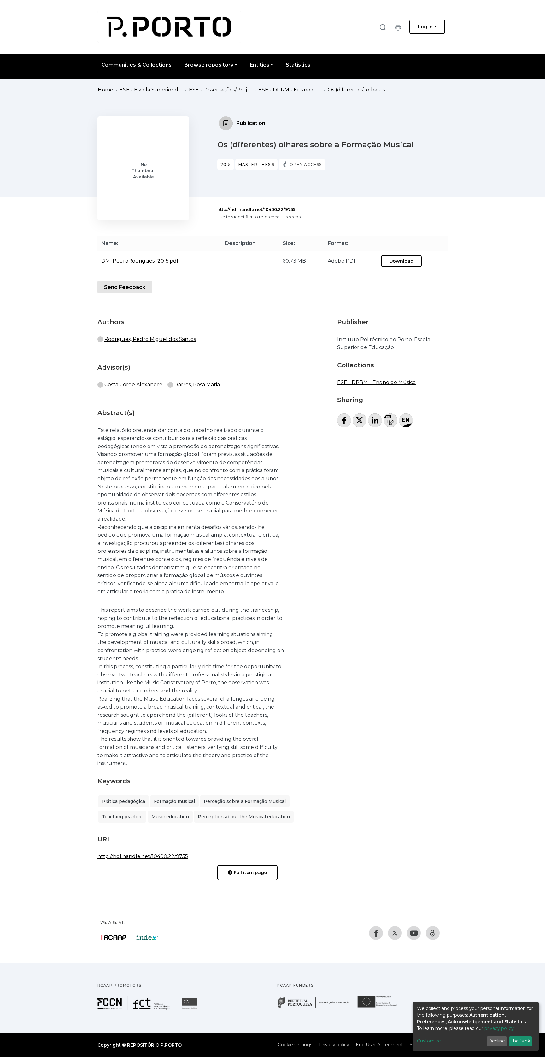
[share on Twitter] (359, 420)
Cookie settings (295, 1045)
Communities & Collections (136, 65)
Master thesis (256, 164)
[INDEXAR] (147, 937)
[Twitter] (395, 933)
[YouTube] (414, 933)
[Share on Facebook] (344, 420)
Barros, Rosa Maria (197, 385)
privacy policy (499, 1028)
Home (105, 90)
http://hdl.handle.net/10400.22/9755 (256, 209)
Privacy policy (334, 1045)
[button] (399, 26)
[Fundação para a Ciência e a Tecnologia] (134, 1009)
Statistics (298, 65)
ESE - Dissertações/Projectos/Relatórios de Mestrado (220, 90)
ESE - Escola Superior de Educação (151, 90)
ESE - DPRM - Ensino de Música (289, 90)
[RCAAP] (433, 933)
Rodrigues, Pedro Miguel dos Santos (150, 339)
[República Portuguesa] (316, 1007)
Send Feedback (124, 287)
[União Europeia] (380, 1007)
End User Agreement (379, 1045)
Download (401, 261)
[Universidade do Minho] (190, 1009)
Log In (425, 27)
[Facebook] (376, 933)
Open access (306, 164)
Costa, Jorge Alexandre (133, 385)
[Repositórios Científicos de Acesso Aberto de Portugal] (113, 937)
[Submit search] (382, 27)
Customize (429, 1041)
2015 (225, 164)
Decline (496, 1041)
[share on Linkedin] (375, 420)
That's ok (520, 1041)
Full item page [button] (249, 872)
